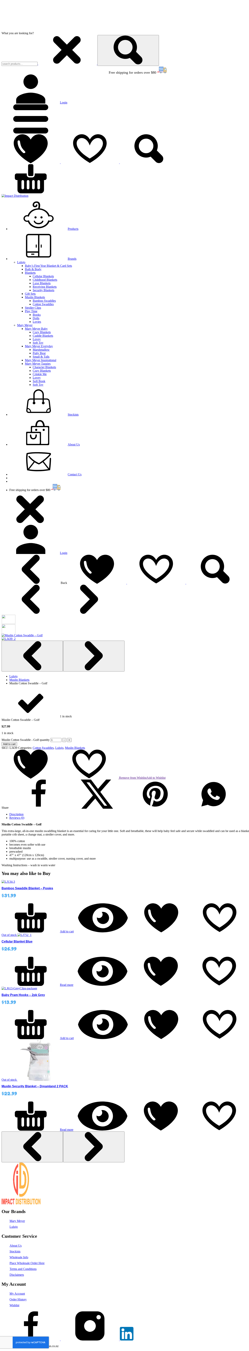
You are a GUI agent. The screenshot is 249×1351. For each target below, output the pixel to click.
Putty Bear (39, 353)
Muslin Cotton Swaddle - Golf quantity (26, 739)
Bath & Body (33, 269)
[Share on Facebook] (38, 807)
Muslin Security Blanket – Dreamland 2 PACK (35, 1086)
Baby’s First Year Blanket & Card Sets (48, 265)
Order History (18, 1299)
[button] (31, 132)
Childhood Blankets (45, 279)
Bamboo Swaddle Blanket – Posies (27, 888)
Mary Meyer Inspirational (40, 360)
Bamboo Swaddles (44, 300)
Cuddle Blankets (43, 335)
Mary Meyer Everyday (39, 346)
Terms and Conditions (23, 1269)
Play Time (31, 311)
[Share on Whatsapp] (213, 807)
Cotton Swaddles (43, 304)
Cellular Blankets (43, 276)
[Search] (128, 50)
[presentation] (32, 656)
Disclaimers (17, 1274)
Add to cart (9, 744)
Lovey (37, 339)
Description (16, 814)
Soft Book (39, 381)
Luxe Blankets (42, 283)
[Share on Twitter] (97, 807)
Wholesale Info (19, 1257)
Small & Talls (41, 356)
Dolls (36, 318)
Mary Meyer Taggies (38, 363)
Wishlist (14, 1305)
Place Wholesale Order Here (27, 1263)
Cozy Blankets (42, 332)
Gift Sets (30, 293)
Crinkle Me (40, 374)
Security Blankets (43, 290)
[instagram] (90, 1339)
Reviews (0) (16, 817)
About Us (16, 1245)
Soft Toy (38, 342)
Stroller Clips (33, 307)
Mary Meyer (24, 325)
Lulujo (21, 262)
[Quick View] (103, 931)
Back (64, 582)
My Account (17, 1293)
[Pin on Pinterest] (155, 807)
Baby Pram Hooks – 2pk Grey (23, 995)
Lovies (37, 321)
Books (37, 314)
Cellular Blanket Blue (17, 941)
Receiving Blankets (45, 286)
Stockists (15, 1251)
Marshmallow (41, 349)
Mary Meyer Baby (36, 328)
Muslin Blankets (35, 297)
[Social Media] (126, 1339)
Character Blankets (44, 367)
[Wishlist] (61, 162)
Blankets (30, 272)
